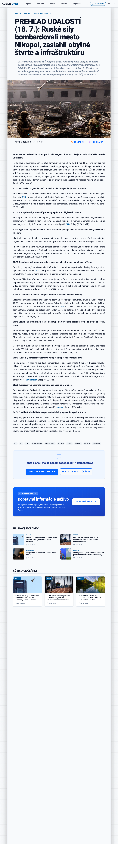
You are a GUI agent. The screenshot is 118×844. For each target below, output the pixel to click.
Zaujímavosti (77, 4)
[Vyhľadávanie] (87, 4)
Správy (28, 4)
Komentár (40, 4)
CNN (24, 197)
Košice (52, 4)
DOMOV (18, 14)
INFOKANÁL (99, 3)
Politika (64, 4)
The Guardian (30, 380)
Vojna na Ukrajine (42, 14)
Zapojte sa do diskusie (42, 471)
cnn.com (60, 407)
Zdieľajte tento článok (76, 471)
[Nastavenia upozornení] (109, 4)
